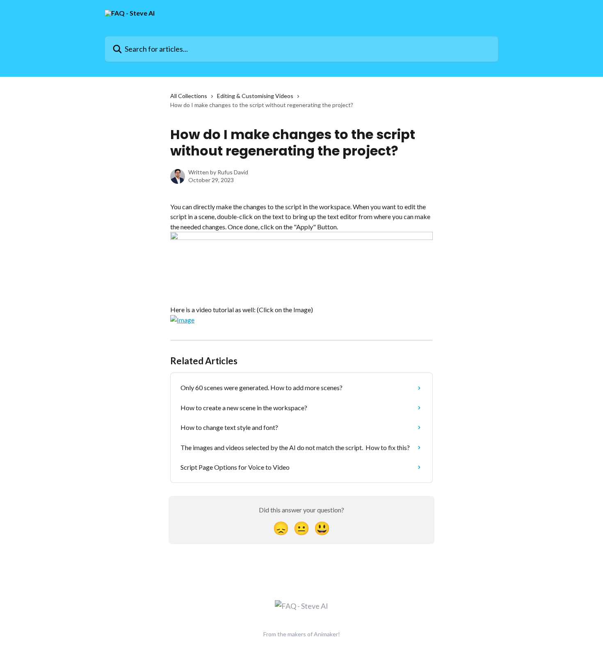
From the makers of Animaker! (301, 634)
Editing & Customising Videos (255, 95)
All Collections (188, 95)
